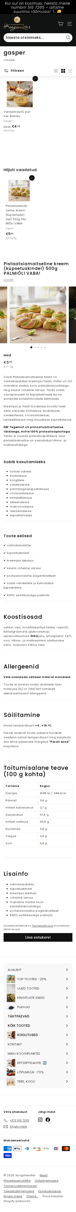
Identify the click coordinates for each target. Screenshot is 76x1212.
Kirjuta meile (13, 1196)
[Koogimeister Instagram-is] (40, 1119)
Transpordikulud (42, 925)
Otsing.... (32, 1196)
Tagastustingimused (19, 1191)
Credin (9, 280)
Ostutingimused (46, 1181)
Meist (44, 1175)
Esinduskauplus (49, 1191)
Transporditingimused (20, 1186)
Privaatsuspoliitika (17, 1181)
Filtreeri (17, 71)
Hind (7, 355)
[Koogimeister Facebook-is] (48, 1119)
